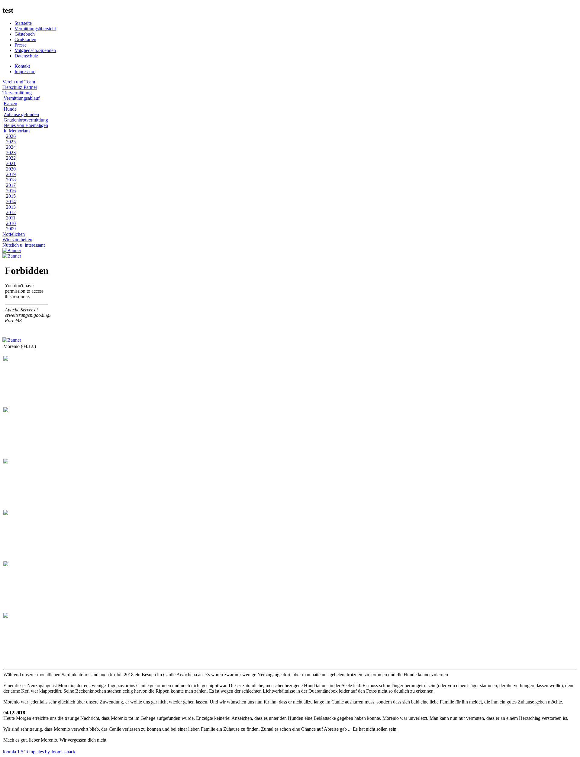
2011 (10, 217)
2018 (11, 179)
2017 (11, 185)
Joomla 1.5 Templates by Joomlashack (39, 751)
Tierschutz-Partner (19, 87)
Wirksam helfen (17, 239)
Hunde (10, 109)
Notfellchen (13, 234)
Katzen (10, 103)
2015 (11, 196)
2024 (11, 147)
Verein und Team (18, 81)
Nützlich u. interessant (23, 245)
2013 (11, 207)
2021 (11, 163)
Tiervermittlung (17, 92)
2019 (11, 174)
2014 (11, 201)
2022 (11, 158)
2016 (11, 190)
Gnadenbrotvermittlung (26, 119)
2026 (11, 136)
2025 (11, 141)
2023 (11, 152)
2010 (11, 223)
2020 (11, 168)
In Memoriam (17, 130)
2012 (11, 212)
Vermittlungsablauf (22, 98)
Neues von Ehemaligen (26, 125)
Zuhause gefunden (21, 114)
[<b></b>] (5, 359)
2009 (11, 228)
